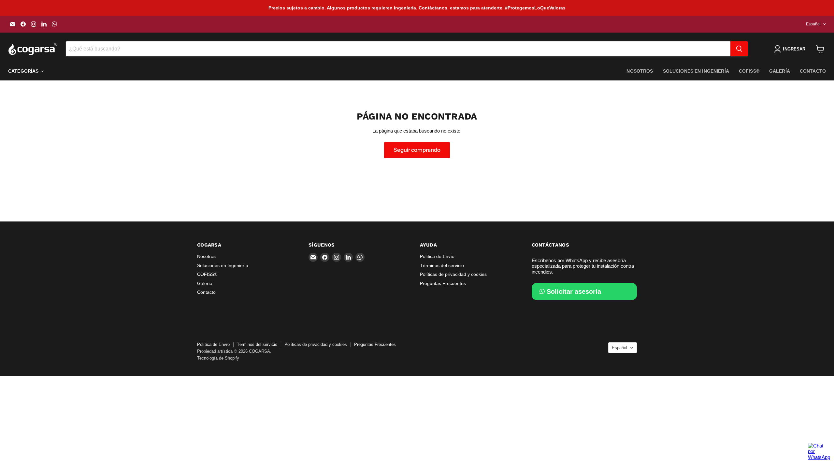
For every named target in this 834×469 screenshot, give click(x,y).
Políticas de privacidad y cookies (453, 274)
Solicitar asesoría (574, 291)
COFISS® (749, 71)
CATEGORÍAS (24, 71)
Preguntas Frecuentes (443, 283)
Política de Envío (437, 256)
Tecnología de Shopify (218, 358)
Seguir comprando (417, 150)
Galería (779, 71)
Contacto (813, 71)
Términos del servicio (442, 265)
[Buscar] (739, 48)
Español (813, 24)
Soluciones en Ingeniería (696, 71)
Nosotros (639, 71)
